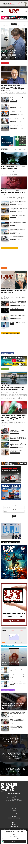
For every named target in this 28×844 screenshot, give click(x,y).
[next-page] (4, 133)
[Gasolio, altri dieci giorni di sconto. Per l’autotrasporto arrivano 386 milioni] (5, 121)
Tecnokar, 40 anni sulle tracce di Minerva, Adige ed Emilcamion (18, 223)
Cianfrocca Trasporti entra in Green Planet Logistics (18, 126)
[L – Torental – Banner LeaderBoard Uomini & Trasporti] (14, 464)
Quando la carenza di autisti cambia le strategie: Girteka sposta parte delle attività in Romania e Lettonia (18, 99)
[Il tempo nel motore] (5, 310)
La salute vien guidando (7, 645)
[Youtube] (17, 818)
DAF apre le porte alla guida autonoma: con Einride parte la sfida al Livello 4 (18, 202)
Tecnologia (4, 164)
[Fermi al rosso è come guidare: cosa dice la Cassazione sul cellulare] (14, 280)
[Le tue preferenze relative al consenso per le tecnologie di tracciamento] (2, 841)
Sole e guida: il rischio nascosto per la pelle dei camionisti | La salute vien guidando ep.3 (18, 669)
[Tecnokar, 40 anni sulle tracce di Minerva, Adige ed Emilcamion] (5, 224)
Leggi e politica (13, 107)
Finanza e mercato (13, 101)
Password (14, 509)
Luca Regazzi (3, 169)
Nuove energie (4, 413)
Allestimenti (12, 225)
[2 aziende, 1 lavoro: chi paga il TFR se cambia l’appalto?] (5, 452)
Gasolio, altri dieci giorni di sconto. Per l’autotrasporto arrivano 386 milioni (17, 119)
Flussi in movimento (13, 447)
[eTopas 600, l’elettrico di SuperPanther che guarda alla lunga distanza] (5, 210)
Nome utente (14, 505)
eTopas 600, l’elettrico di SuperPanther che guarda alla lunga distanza (18, 209)
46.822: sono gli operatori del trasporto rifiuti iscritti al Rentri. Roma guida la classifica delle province (17, 430)
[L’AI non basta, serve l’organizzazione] (5, 324)
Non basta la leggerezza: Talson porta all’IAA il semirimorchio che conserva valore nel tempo (17, 231)
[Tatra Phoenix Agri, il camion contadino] (5, 217)
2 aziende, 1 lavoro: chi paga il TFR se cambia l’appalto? (17, 450)
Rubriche (4, 268)
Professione (5, 63)
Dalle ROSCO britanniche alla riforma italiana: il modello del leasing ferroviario (13, 54)
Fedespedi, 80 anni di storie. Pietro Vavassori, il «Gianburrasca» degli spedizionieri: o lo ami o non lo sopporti (12, 87)
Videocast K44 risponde (7, 353)
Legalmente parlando (5, 288)
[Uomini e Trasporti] (14, 11)
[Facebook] (9, 818)
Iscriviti (13, 841)
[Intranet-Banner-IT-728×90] (14, 19)
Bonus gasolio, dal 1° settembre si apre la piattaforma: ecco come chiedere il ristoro (18, 105)
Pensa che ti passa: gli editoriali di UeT (17, 309)
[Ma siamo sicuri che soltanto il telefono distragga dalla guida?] (5, 317)
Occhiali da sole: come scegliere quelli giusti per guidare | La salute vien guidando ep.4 (13, 661)
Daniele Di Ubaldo (4, 390)
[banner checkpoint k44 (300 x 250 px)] (11, 539)
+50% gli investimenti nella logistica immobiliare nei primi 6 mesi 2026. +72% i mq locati (18, 444)
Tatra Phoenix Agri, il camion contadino (17, 215)
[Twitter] (14, 818)
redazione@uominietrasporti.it (16, 803)
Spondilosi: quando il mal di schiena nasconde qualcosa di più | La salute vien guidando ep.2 (18, 683)
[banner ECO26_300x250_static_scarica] (20, 145)
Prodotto (4, 149)
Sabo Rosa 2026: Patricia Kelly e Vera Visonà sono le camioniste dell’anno (17, 727)
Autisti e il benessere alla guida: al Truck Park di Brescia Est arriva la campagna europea (17, 676)
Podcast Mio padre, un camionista (10, 248)
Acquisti (19, 149)
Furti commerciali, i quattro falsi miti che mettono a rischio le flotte (13, 167)
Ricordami (14, 517)
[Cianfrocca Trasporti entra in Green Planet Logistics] (5, 128)
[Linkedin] (11, 818)
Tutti (15, 63)
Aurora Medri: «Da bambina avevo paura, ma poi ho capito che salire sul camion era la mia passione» (18, 303)
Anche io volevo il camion (14, 305)
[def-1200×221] (14, 6)
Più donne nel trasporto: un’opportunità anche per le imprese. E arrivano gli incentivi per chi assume (17, 713)
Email (14, 834)
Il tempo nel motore (14, 308)
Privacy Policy (17, 839)
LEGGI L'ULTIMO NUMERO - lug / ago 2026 (11, 542)
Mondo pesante (4, 188)
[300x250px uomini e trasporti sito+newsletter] (11, 499)
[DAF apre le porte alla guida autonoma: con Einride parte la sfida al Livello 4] (5, 203)
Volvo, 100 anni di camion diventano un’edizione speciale (17, 237)
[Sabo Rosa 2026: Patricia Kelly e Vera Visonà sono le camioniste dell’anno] (5, 728)
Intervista (3, 83)
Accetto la (14, 839)
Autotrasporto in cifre (14, 433)
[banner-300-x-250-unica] (7, 145)
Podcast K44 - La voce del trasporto (10, 333)
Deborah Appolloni (6, 708)
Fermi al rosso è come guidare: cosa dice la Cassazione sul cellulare (14, 291)
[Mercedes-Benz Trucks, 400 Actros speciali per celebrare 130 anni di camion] (14, 183)
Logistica (19, 63)
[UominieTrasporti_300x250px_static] (11, 482)
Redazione (3, 90)
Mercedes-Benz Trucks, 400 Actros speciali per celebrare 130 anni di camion (13, 191)
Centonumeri (5, 369)
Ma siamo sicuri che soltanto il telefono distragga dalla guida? (17, 316)
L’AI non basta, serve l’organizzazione (17, 322)
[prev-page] (2, 133)
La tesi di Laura (13, 318)
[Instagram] (19, 818)
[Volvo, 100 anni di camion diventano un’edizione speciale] (5, 238)
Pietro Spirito (4, 59)
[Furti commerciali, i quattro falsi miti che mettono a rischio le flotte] (14, 158)
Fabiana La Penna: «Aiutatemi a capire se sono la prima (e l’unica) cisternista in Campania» (18, 721)
